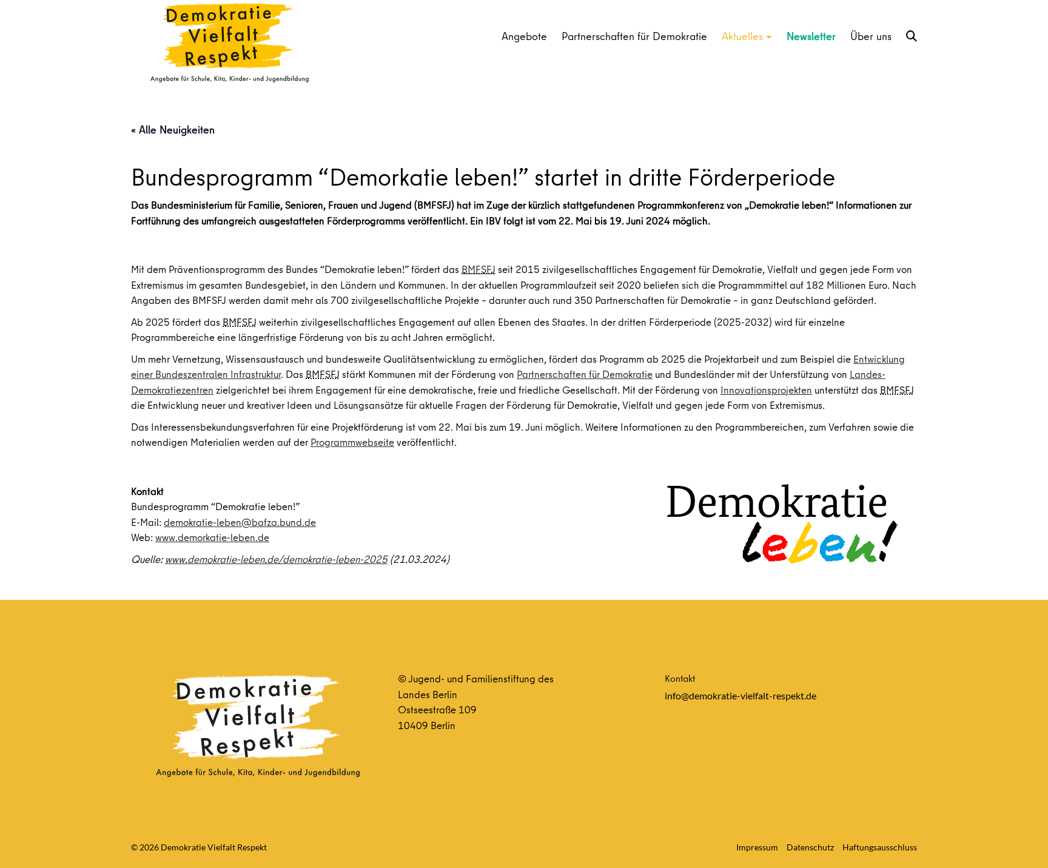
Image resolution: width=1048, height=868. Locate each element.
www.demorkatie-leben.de (212, 537)
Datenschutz (810, 847)
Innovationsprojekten (766, 390)
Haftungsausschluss (879, 847)
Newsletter (811, 36)
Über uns (871, 36)
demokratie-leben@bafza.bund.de (240, 522)
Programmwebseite (352, 442)
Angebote (524, 36)
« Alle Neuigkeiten (173, 129)
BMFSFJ (478, 269)
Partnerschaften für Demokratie (634, 36)
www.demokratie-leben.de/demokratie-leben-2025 (276, 559)
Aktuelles (742, 36)
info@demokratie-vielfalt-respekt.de (740, 695)
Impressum (757, 847)
